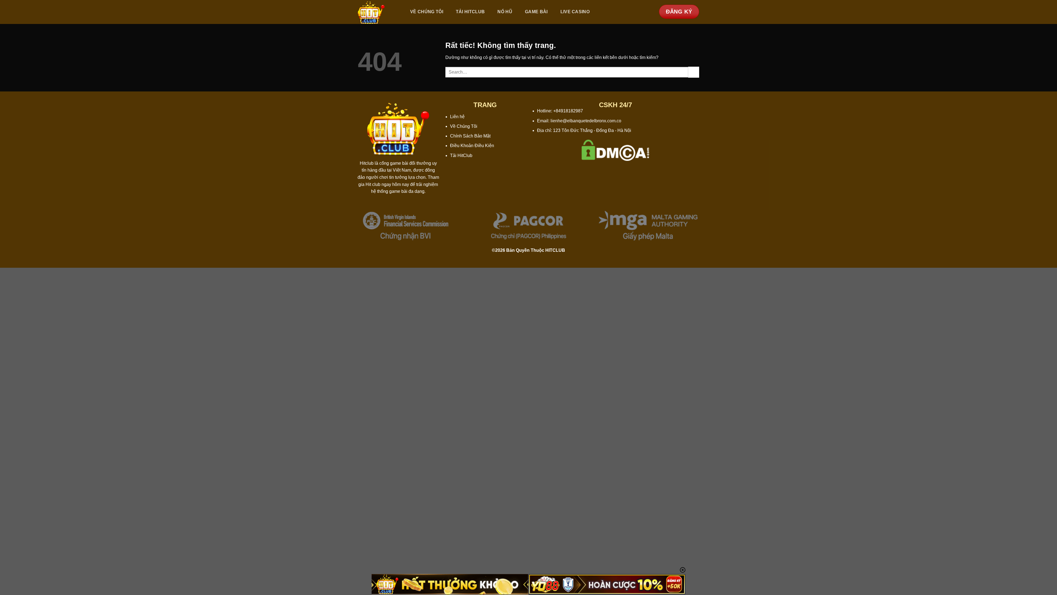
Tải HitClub (461, 155)
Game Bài (536, 11)
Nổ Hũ (504, 11)
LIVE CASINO (575, 11)
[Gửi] (693, 72)
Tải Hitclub (470, 11)
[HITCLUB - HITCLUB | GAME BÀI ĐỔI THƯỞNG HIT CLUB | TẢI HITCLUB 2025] (378, 12)
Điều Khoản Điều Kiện (472, 145)
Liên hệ (457, 116)
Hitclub (367, 163)
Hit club (373, 184)
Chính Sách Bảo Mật (470, 136)
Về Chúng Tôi (426, 11)
